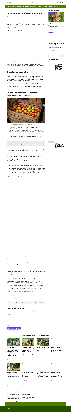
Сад (35, 6)
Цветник (45, 6)
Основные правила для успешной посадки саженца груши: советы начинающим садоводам (13, 396)
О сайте (9, 403)
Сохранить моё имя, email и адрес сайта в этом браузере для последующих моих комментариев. (25, 325)
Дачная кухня (20, 6)
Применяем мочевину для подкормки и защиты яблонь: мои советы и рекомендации (13, 374)
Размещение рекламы (27, 403)
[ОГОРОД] (56, 21)
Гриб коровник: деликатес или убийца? (56, 24)
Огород (9, 6)
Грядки (14, 6)
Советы (39, 6)
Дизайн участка (29, 6)
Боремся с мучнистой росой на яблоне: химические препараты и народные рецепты (57, 374)
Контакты (44, 403)
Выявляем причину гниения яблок (26, 395)
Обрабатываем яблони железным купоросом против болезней (27, 374)
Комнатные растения (53, 6)
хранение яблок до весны (21, 296)
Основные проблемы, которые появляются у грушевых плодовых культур (57, 349)
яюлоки (28, 296)
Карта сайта (37, 403)
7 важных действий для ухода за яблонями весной (43, 349)
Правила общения (16, 403)
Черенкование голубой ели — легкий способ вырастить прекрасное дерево (56, 45)
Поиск (49, 53)
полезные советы (10, 296)
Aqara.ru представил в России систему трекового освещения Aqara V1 (59, 146)
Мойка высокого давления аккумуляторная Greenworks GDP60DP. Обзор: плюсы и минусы (58, 67)
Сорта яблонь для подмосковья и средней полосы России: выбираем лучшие (28, 349)
